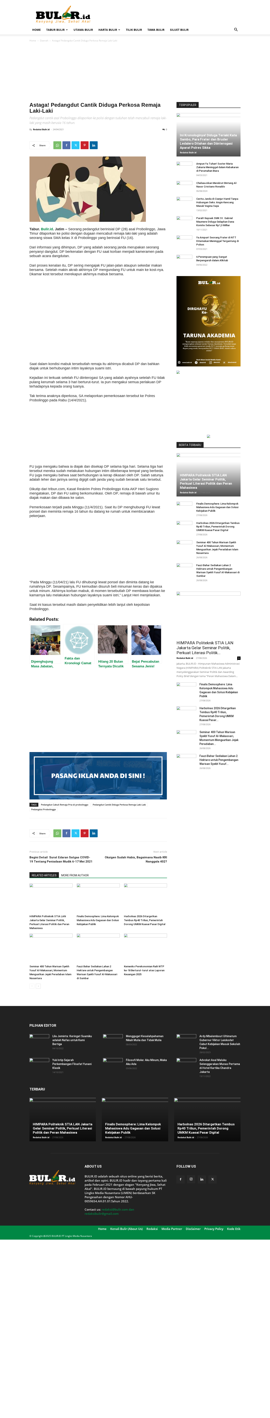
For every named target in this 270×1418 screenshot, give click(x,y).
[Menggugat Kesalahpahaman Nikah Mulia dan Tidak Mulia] (113, 1041)
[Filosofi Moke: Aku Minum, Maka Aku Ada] (113, 1065)
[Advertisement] (169, 14)
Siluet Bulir (179, 30)
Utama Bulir (83, 30)
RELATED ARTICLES (44, 875)
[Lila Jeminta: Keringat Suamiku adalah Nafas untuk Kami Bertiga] (39, 1041)
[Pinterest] (85, 145)
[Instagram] (191, 1179)
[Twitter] (75, 145)
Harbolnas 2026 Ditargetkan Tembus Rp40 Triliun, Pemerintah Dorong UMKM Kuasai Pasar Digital (144, 920)
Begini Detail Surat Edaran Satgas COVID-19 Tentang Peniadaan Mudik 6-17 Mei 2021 (61, 859)
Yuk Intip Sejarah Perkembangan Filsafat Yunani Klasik (72, 1064)
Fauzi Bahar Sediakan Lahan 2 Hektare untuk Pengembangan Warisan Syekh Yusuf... (218, 759)
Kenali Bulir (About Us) (126, 1229)
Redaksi (152, 1229)
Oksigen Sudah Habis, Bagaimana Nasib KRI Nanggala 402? (136, 859)
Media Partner (171, 1229)
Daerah (44, 40)
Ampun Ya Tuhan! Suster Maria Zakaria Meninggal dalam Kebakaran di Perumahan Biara (217, 167)
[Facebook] (66, 145)
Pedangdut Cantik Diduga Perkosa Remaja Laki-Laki (119, 804)
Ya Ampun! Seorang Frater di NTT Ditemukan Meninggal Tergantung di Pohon (217, 241)
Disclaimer (193, 1229)
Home (36, 30)
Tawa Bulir (155, 30)
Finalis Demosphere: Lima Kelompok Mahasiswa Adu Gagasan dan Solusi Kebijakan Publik (98, 920)
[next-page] (38, 986)
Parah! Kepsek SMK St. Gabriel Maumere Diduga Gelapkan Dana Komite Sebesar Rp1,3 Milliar (215, 222)
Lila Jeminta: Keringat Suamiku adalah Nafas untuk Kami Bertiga (72, 1040)
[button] (236, 30)
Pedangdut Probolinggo (43, 809)
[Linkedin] (94, 145)
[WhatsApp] (57, 145)
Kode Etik (234, 1229)
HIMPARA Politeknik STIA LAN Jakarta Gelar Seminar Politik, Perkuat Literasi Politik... (205, 648)
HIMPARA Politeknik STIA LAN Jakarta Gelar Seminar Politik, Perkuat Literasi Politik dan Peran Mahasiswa (206, 481)
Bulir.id (47, 229)
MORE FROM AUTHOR (75, 875)
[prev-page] (31, 986)
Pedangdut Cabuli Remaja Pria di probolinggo (64, 804)
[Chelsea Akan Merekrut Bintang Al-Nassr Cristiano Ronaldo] (184, 187)
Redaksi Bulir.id (41, 129)
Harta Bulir (107, 30)
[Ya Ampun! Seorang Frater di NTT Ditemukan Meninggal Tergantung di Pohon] (184, 241)
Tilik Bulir (134, 30)
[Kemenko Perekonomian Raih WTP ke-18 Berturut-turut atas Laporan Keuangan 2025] (145, 948)
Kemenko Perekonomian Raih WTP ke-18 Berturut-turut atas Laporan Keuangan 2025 (144, 970)
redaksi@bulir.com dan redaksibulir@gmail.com (109, 1211)
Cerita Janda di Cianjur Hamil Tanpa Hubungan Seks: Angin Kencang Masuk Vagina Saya (217, 202)
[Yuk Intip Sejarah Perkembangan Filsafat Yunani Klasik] (39, 1065)
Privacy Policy (213, 1229)
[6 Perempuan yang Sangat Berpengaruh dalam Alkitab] (184, 261)
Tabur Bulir (55, 30)
